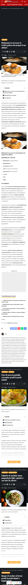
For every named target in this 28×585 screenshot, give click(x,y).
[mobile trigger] (2, 1)
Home (2, 8)
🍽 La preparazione (8, 425)
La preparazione (8, 522)
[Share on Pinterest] (7, 51)
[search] (22, 1)
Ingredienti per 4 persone (10, 95)
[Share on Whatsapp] (9, 51)
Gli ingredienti (7, 520)
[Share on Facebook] (5, 51)
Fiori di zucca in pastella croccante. (12, 420)
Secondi (4, 39)
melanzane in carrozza (12, 323)
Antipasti (5, 371)
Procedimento (7, 98)
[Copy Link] (12, 51)
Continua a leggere (14, 462)
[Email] (17, 582)
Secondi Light (12, 472)
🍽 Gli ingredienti (8, 422)
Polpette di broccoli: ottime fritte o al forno (13, 316)
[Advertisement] (14, 24)
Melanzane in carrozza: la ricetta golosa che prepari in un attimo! (14, 92)
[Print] (14, 51)
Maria (6, 55)
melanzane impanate (7, 234)
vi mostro (7, 528)
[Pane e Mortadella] (11, 1)
